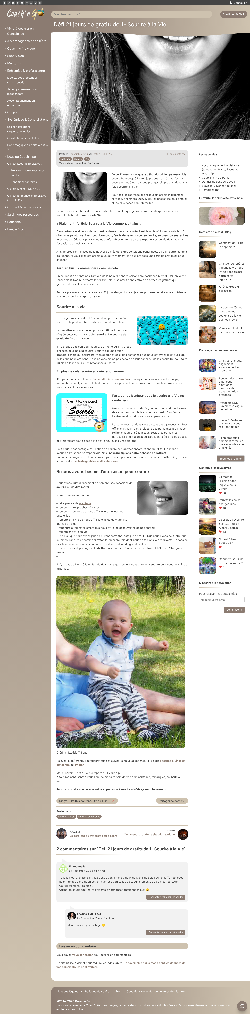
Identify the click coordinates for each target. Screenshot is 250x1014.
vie (87, 159)
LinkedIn (180, 760)
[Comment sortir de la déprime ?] (207, 249)
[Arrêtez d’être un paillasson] (207, 293)
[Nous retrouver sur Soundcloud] (27, 3)
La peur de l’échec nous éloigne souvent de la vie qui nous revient (230, 313)
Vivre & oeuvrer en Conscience (20, 31)
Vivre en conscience (89, 816)
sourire (78, 159)
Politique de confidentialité (102, 991)
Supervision (15, 56)
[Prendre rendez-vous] (40, 3)
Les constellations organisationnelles (19, 129)
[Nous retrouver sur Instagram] (9, 3)
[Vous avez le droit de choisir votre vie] (207, 334)
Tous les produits (231, 458)
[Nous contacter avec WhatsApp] (31, 3)
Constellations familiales (23, 138)
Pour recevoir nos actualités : (218, 593)
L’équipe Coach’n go (21, 156)
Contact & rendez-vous (24, 207)
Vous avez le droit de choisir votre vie (231, 330)
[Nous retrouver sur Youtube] (22, 3)
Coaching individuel (21, 48)
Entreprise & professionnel (26, 70)
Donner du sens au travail (218, 181)
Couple (12, 112)
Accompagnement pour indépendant (22, 91)
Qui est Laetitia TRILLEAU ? (25, 163)
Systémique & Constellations (27, 119)
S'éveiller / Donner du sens (219, 185)
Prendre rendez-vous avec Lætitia (28, 173)
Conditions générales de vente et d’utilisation (156, 991)
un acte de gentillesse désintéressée (94, 461)
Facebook (166, 760)
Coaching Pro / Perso (215, 177)
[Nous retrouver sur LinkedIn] (13, 3)
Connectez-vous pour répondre (166, 897)
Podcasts (14, 222)
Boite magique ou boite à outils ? (27, 147)
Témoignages (210, 189)
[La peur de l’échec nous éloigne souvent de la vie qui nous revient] (207, 313)
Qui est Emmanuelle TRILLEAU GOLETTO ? (26, 198)
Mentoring (14, 63)
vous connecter (82, 954)
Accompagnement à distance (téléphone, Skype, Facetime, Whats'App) (220, 169)
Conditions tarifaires (24, 182)
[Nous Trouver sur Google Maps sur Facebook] (35, 3)
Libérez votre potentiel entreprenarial (22, 80)
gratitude (66, 159)
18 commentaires (176, 154)
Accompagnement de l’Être (26, 41)
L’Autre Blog (15, 229)
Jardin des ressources (23, 214)
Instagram (63, 764)
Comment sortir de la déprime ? (231, 245)
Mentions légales (67, 991)
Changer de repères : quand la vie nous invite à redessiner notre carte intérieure (231, 272)
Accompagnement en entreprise (21, 103)
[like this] (112, 801)
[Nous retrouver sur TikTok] (18, 3)
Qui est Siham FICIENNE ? (23, 188)
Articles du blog (66, 816)
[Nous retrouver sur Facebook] (4, 3)
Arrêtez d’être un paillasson (229, 288)
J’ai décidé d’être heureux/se (110, 379)
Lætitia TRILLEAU (102, 154)
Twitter (79, 764)
